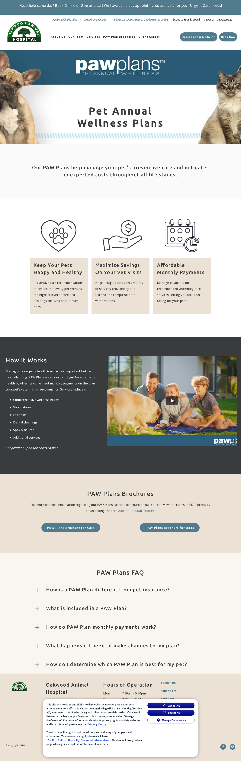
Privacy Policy (97, 724)
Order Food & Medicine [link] (198, 36)
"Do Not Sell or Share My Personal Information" (79, 740)
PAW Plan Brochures (119, 36)
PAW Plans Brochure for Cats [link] (71, 527)
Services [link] (93, 36)
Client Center (149, 36)
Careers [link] (209, 19)
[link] (24, 31)
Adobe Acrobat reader (136, 511)
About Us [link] (58, 36)
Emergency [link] (224, 19)
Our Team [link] (76, 36)
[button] (120, 589)
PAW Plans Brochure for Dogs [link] (170, 527)
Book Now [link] (228, 36)
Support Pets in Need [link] (186, 19)
